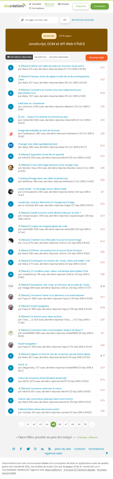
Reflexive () (78, 181)
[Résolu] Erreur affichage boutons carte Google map (49, 165)
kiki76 (25, 381)
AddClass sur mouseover (31, 103)
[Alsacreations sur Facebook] (21, 449)
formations (38, 8)
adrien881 (27, 229)
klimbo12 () (74, 357)
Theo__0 (27, 319)
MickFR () (76, 157)
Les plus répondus (58, 57)
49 (79, 424)
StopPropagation (27, 343)
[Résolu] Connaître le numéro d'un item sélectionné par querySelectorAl (49, 91)
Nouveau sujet (96, 57)
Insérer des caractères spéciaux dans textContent (45, 399)
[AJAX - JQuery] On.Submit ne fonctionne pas (43, 116)
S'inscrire (81, 6)
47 (66, 424)
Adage (25, 287)
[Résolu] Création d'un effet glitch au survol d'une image (51, 239)
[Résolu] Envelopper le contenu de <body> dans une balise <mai (55, 260)
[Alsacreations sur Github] (14, 449)
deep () (73, 147)
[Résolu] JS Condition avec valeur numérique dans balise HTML (54, 271)
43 (40, 424)
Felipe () (79, 205)
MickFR (26, 157)
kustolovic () (75, 402)
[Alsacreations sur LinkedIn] (42, 449)
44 (46, 424)
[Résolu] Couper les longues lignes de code (44, 226)
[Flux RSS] (49, 449)
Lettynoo (27, 106)
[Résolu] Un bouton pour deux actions (41, 316)
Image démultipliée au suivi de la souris (39, 130)
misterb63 (28, 120)
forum (50, 4)
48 (72, 424)
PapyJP (26, 298)
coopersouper (30, 215)
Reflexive (27, 181)
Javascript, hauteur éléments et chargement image (46, 202)
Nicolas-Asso (29, 168)
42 (34, 424)
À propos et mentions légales (79, 469)
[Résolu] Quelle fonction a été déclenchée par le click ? (51, 212)
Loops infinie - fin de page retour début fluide (42, 188)
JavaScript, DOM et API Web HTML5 (56, 44)
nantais (26, 412)
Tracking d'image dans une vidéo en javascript (43, 178)
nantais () (76, 412)
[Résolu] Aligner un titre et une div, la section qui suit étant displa (55, 354)
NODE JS (22, 364)
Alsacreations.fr (53, 469)
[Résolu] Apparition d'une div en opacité (42, 154)
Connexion (99, 6)
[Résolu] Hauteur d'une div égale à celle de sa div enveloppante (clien (53, 78)
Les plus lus (40, 57)
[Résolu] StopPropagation (35, 306)
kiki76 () (74, 381)
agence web (53, 453)
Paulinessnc (28, 133)
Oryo (25, 242)
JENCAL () (74, 242)
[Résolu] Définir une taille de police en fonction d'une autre (52, 66)
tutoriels (36, 4)
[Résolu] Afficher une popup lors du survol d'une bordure (51, 250)
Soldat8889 (28, 333)
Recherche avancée (83, 19)
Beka (25, 69)
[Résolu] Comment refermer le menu (41, 388)
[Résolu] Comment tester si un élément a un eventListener (52, 295)
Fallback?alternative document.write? (39, 409)
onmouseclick (29, 191)
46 (59, 424)
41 (28, 424)
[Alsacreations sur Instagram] (35, 449)
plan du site (63, 449)
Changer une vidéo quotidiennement (38, 144)
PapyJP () (78, 298)
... (21, 424)
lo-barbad (28, 205)
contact (79, 449)
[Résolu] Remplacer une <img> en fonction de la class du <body (55, 284)
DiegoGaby (28, 367)
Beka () (72, 69)
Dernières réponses (21, 57)
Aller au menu (11, 4)
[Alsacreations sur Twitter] (28, 449)
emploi (65, 4)
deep (25, 147)
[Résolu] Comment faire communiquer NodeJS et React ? (52, 330)
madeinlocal (29, 274)
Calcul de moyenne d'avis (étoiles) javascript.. (42, 378)
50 (85, 424)
